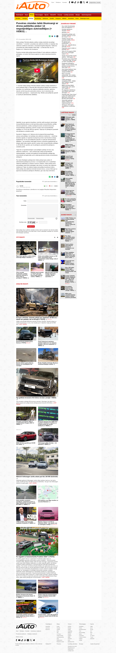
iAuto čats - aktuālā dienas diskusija (69, 45)
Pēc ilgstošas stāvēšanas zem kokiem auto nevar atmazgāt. (68, 91)
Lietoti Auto (48, 626)
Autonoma (48, 629)
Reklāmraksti (59, 640)
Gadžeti (80, 638)
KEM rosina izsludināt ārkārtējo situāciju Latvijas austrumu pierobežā (70, 295)
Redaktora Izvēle (60, 641)
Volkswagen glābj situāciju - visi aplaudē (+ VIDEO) (47, 443)
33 (21, 617)
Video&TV (48, 644)
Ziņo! (52, 2)
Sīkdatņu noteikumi (32, 634)
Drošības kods (22, 222)
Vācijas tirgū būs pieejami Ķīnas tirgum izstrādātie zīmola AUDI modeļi (47, 596)
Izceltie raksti (22, 284)
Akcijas (81, 644)
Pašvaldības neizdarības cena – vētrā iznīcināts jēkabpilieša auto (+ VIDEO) (70, 207)
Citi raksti (20, 237)
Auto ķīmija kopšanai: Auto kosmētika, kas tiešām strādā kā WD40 (69, 71)
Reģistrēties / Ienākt (95, 2)
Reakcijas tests (71, 641)
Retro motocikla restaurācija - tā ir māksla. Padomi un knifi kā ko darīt (69, 75)
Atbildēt (55, 185)
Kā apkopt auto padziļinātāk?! (66, 42)
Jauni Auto (48, 627)
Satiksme (70, 632)
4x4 (91, 631)
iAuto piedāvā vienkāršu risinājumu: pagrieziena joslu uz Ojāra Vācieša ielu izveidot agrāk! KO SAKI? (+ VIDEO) (25, 502)
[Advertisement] (58, 108)
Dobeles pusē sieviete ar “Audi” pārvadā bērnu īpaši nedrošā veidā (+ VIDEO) (37, 274)
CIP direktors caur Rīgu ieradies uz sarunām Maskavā (48, 501)
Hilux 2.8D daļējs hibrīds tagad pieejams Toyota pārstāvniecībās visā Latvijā (70, 270)
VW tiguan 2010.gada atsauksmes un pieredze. (68, 106)
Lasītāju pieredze (72, 644)
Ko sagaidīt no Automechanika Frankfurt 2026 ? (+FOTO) (35, 557)
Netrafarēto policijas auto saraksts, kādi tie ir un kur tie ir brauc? (69, 35)
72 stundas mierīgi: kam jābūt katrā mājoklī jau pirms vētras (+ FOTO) (25, 616)
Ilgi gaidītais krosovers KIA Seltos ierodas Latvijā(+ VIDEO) (36, 398)
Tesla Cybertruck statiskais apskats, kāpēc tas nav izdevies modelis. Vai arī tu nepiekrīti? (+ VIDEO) (47, 343)
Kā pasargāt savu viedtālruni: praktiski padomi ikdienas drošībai (69, 262)
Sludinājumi (49, 624)
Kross (91, 627)
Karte (69, 640)
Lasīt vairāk (23, 324)
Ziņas (58, 624)
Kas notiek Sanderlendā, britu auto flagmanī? (68, 26)
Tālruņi (80, 627)
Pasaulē (58, 627)
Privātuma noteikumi (21, 634)
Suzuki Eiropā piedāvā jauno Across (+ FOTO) (24, 342)
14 (34, 523)
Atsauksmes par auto (72, 646)
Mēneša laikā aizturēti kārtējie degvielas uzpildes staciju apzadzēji (51, 274)
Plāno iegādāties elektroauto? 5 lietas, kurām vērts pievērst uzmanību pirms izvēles (70, 255)
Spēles (80, 634)
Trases (91, 637)
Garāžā (69, 634)
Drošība (69, 626)
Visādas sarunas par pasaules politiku (68, 39)
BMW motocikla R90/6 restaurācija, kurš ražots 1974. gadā (68, 87)
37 (43, 345)
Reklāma (58, 2)
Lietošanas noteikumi (36, 631)
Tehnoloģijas (82, 624)
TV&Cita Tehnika (82, 637)
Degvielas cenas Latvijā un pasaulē (69, 48)
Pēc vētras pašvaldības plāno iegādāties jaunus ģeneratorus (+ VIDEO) (70, 238)
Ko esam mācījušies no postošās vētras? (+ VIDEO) (70, 200)
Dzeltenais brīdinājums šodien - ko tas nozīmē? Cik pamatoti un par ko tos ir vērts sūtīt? (69, 65)
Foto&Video (81, 635)
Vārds (25, 201)
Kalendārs (92, 638)
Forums (59, 644)
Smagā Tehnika (60, 635)
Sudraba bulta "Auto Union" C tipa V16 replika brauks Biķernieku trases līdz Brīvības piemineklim (69, 96)
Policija (69, 629)
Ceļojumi (69, 635)
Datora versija (19, 636)
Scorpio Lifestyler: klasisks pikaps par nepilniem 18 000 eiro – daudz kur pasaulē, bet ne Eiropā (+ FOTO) (37, 318)
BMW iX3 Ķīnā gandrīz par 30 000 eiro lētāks (70, 146)
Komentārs (23, 205)
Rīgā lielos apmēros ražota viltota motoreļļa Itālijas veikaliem (26, 256)
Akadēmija (70, 631)
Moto (58, 631)
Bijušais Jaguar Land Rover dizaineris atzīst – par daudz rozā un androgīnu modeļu (47, 523)
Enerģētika (81, 626)
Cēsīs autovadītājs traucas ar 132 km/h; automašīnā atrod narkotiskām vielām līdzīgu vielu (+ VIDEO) (48, 258)
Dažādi (80, 640)
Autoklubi (70, 638)
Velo (57, 632)
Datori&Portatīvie (82, 629)
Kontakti (64, 2)
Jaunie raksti (66, 215)
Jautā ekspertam (95, 644)
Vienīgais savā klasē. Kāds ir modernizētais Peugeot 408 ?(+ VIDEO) (25, 423)
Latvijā (58, 626)
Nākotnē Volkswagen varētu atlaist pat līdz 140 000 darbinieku (37, 476)
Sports (92, 624)
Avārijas (69, 627)
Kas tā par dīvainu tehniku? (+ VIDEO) (70, 152)
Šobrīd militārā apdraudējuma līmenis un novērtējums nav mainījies (24, 364)
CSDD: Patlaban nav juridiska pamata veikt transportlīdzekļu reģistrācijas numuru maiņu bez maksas (70, 221)
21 (49, 444)
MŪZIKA (65, 32)
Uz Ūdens (59, 634)
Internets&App (82, 632)
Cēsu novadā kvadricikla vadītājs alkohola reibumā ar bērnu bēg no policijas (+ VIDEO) (22, 275)
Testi (58, 638)
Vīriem (70, 624)
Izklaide (58, 629)
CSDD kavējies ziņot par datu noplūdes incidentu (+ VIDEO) (24, 522)
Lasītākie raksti (67, 112)
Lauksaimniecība (60, 637)
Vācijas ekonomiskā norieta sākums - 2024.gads (69, 56)
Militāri (69, 637)
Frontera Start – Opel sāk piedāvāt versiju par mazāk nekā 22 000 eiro (48, 615)
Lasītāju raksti (71, 650)
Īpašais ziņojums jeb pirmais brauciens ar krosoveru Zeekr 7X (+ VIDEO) (25, 596)
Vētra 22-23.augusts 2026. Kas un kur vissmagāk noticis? (69, 53)
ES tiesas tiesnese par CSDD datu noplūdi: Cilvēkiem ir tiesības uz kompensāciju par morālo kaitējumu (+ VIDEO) (47, 423)
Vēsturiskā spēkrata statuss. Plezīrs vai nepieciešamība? (68, 102)
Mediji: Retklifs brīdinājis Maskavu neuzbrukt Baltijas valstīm (48, 363)
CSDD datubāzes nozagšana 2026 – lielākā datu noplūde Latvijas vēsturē (69, 81)
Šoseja (91, 629)
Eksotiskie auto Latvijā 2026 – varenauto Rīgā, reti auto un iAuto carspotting (69, 60)
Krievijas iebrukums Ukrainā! (67, 30)
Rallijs (91, 626)
